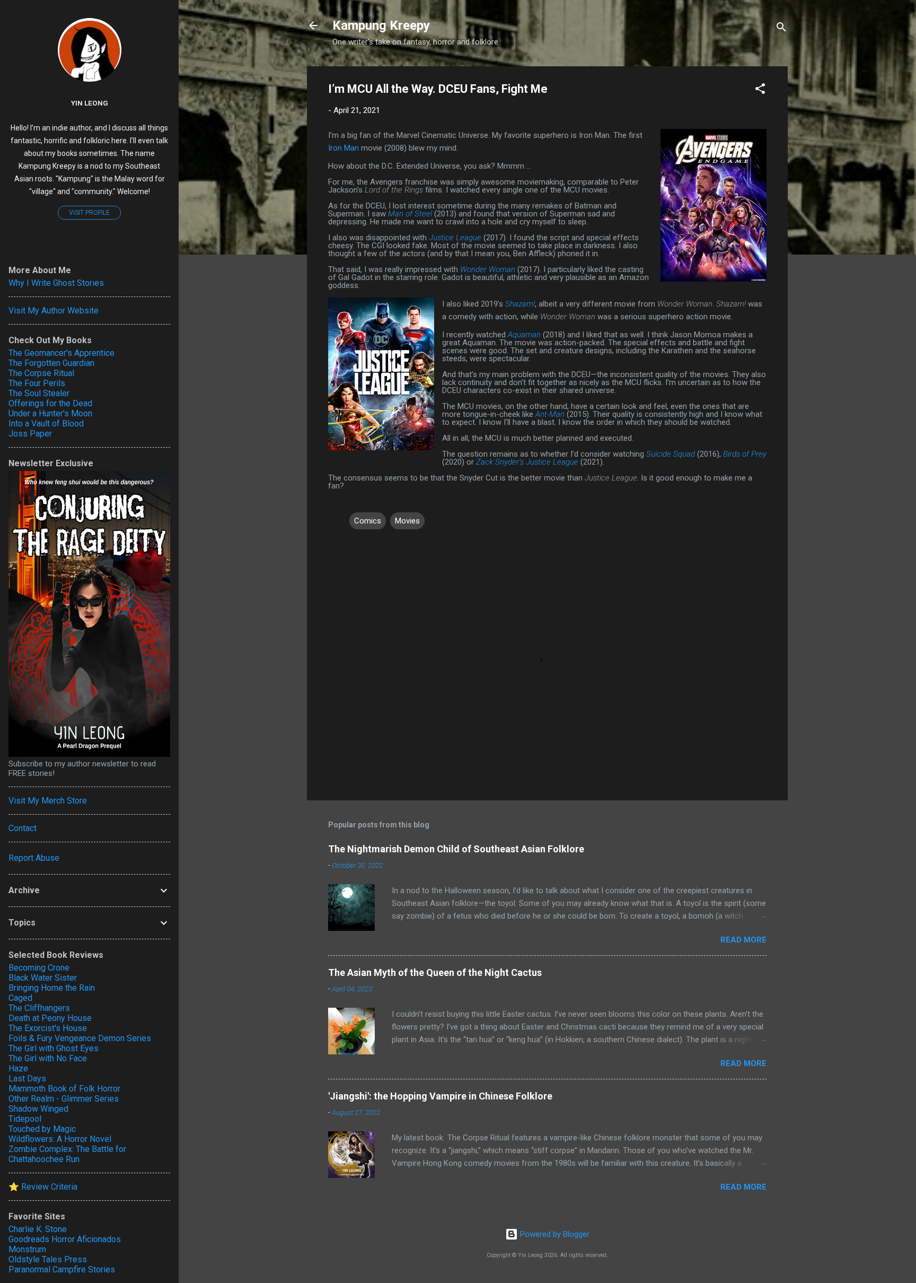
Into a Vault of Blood (46, 423)
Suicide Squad (670, 454)
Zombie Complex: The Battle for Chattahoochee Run (67, 1154)
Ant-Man (550, 414)
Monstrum (27, 1249)
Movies (407, 521)
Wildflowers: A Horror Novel (59, 1139)
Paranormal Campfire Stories (61, 1269)
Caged (20, 998)
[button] (760, 90)
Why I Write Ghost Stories (56, 283)
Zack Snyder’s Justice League (527, 462)
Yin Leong (89, 103)
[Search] (781, 29)
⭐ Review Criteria (42, 1187)
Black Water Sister (42, 978)
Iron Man (343, 148)
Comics (367, 521)
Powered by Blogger (553, 1234)
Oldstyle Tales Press (47, 1259)
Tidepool (24, 1119)
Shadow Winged (38, 1109)
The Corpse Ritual (41, 373)
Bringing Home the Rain (51, 988)
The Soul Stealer (38, 393)
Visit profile (89, 212)
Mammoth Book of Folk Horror (64, 1089)
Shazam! (520, 304)
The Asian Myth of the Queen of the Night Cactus (435, 972)
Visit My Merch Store (47, 801)
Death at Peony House (50, 1018)
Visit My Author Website (53, 311)
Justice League (455, 237)
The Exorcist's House (47, 1028)
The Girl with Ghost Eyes (53, 1048)
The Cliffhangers (39, 1008)
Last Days (27, 1078)
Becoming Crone (38, 968)
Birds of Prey (745, 454)
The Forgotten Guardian (51, 363)
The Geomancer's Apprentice (61, 353)
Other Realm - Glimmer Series (63, 1099)
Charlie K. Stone (37, 1229)
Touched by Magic (42, 1129)
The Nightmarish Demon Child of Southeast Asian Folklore (456, 848)
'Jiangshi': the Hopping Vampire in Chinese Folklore (440, 1096)
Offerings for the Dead (50, 403)
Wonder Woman (487, 269)
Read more (743, 940)
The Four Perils (36, 383)
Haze (18, 1068)
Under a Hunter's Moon (50, 413)
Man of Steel (410, 214)
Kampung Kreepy (381, 25)
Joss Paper (30, 434)
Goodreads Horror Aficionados (64, 1239)
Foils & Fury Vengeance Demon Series (79, 1038)
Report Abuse (33, 858)
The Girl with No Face (47, 1058)
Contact (22, 828)
